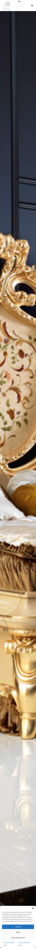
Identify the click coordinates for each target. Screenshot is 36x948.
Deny (18, 932)
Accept (18, 927)
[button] (33, 908)
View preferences (18, 938)
